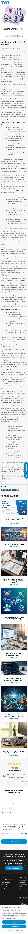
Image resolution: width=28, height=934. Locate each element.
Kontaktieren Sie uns (14, 868)
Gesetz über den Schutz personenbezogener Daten (13, 827)
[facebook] (2, 490)
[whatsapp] (17, 490)
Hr (20, 888)
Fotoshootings (5, 885)
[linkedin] (11, 490)
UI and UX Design (5, 891)
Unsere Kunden (23, 884)
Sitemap (21, 893)
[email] (14, 490)
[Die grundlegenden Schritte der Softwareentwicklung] (14, 601)
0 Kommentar (6, 479)
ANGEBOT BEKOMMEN (26, 470)
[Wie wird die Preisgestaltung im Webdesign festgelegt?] (14, 637)
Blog (20, 886)
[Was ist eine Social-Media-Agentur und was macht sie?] (14, 699)
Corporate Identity (6, 882)
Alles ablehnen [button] (14, 926)
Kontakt (21, 891)
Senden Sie (14, 841)
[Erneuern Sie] (26, 833)
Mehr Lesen (13, 523)
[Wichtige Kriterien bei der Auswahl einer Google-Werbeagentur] (14, 735)
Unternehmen (23, 880)
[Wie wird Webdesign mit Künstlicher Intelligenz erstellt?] (14, 668)
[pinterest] (8, 490)
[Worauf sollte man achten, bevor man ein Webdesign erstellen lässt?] (14, 563)
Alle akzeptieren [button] (14, 922)
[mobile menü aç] (25, 2)
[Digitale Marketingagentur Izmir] (14, 534)
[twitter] (5, 490)
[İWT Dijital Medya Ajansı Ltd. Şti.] (5, 2)
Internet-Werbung (6, 887)
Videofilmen (4, 889)
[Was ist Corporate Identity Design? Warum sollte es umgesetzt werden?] (14, 507)
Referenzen (22, 882)
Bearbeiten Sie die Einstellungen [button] (14, 930)
